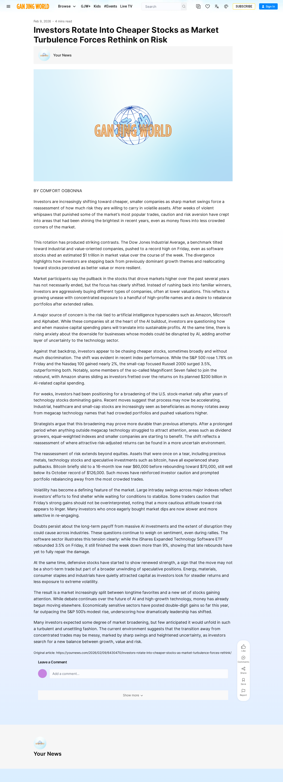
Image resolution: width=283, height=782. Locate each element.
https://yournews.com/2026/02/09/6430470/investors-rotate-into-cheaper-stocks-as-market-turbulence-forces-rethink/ (143, 653)
